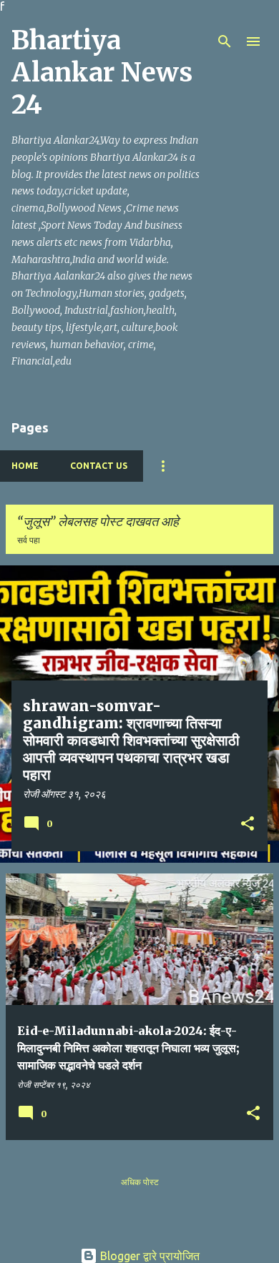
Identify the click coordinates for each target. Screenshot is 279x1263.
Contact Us (98, 465)
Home (25, 465)
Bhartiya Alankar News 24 (101, 72)
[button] (247, 825)
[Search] (224, 41)
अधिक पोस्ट (140, 1182)
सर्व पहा (28, 540)
